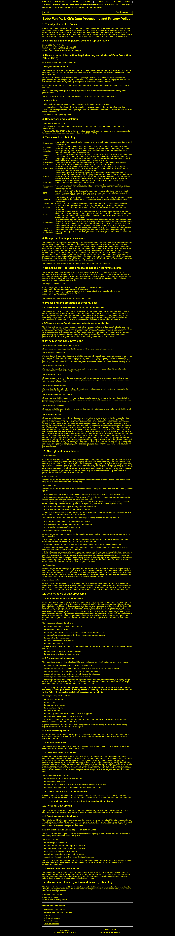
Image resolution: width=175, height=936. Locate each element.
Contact (123, 4)
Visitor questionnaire (51, 924)
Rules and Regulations (53, 7)
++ (131, 12)
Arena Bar (74, 2)
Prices (127, 2)
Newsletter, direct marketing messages (58, 912)
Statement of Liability (52, 4)
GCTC (130, 4)
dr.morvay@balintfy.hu (67, 62)
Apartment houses (78, 4)
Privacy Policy (71, 7)
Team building (102, 2)
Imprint (82, 7)
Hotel (65, 4)
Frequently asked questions (105, 4)
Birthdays (87, 2)
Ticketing (47, 915)
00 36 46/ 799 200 (110, 929)
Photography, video (51, 921)
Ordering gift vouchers (52, 918)
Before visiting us (94, 7)
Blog (89, 4)
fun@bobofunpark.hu (110, 932)
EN (47, 12)
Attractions (60, 2)
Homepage (46, 2)
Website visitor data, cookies (54, 910)
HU (44, 12)
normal (125, 12)
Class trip (116, 2)
